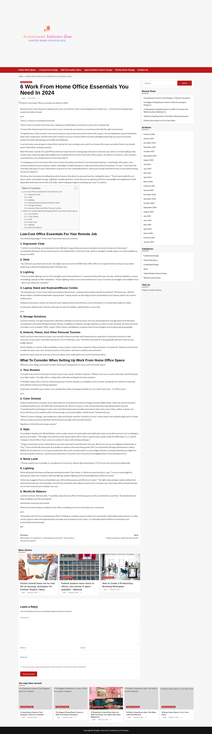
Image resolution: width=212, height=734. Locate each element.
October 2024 (149, 203)
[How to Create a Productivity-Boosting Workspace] (120, 567)
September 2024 (150, 207)
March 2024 (148, 233)
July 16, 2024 (32, 98)
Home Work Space (27, 70)
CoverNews (113, 730)
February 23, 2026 (32, 592)
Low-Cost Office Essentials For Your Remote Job (42, 192)
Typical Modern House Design (98, 70)
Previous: (47, 538)
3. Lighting (30, 200)
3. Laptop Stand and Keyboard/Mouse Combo (43, 203)
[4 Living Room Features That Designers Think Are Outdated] (35, 698)
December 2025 (150, 143)
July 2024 (147, 216)
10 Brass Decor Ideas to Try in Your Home (159, 120)
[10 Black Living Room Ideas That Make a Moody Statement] (141, 698)
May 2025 (147, 173)
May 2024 (147, 225)
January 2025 (149, 190)
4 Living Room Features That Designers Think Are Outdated (167, 98)
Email (83, 648)
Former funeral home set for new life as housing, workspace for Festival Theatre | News (37, 586)
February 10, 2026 (114, 589)
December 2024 (150, 194)
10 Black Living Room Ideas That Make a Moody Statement (166, 116)
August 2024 (149, 212)
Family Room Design (125, 70)
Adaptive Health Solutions (152, 290)
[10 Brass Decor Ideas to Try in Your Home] (177, 698)
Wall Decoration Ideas (71, 70)
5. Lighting (30, 225)
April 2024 (148, 229)
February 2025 (149, 186)
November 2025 (150, 147)
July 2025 (147, 164)
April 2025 (148, 177)
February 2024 (149, 238)
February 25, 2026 (68, 717)
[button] (192, 70)
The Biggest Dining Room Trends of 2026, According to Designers (165, 103)
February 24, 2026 (138, 717)
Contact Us (142, 70)
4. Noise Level (32, 222)
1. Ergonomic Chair (33, 194)
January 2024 (149, 242)
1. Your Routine (32, 214)
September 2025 (150, 156)
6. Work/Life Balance (34, 227)
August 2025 (149, 160)
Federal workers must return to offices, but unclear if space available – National (77, 586)
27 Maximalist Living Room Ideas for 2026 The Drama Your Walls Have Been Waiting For (166, 110)
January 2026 (149, 138)
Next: (122, 536)
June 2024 (147, 220)
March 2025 (148, 182)
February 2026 (149, 134)
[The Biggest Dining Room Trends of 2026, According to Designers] (71, 698)
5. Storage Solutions (34, 205)
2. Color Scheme (32, 216)
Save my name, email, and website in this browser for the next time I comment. (54, 667)
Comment (24, 617)
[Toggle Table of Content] (74, 188)
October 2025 (149, 151)
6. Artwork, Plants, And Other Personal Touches (44, 208)
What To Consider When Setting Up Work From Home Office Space (50, 211)
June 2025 (147, 169)
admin (24, 98)
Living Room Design (48, 70)
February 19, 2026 (73, 592)
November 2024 (150, 199)
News (146, 269)
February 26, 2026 (32, 717)
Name (23, 648)
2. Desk (29, 197)
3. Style (29, 219)
